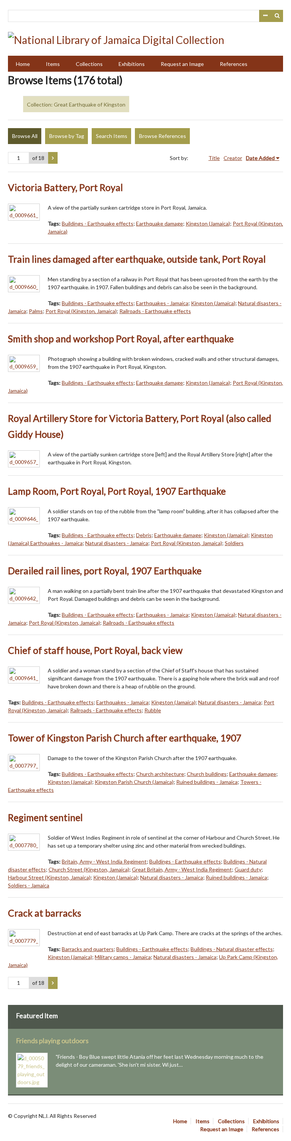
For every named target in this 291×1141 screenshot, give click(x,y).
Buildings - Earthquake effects (97, 223)
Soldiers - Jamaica (28, 885)
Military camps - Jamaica (123, 957)
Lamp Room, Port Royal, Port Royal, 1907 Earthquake (117, 491)
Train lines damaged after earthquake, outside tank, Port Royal (137, 259)
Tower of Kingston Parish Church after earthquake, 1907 (124, 737)
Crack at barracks (44, 912)
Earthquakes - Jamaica (162, 303)
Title (214, 158)
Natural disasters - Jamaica (116, 543)
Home (23, 64)
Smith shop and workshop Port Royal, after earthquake (121, 338)
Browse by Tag (66, 136)
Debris (144, 535)
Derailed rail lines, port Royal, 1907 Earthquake (105, 570)
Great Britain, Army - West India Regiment (182, 869)
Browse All (25, 136)
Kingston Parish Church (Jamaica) (134, 782)
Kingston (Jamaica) (208, 223)
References (233, 64)
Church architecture (160, 774)
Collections (89, 64)
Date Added (260, 158)
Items (53, 64)
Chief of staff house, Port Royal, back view (95, 650)
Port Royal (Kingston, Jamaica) (81, 311)
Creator (233, 158)
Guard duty (248, 869)
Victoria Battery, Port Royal (65, 187)
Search (277, 16)
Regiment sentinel (45, 817)
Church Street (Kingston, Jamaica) (88, 869)
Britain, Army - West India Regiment (104, 861)
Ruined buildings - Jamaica (207, 782)
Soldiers (234, 543)
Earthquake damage (159, 223)
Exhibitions (132, 64)
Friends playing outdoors (52, 1041)
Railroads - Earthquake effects (155, 311)
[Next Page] (53, 158)
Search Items (111, 136)
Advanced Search (265, 16)
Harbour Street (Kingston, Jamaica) (49, 877)
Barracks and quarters (88, 949)
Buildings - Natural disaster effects (232, 949)
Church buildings (207, 774)
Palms (36, 311)
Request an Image (182, 64)
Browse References (162, 136)
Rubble (152, 710)
